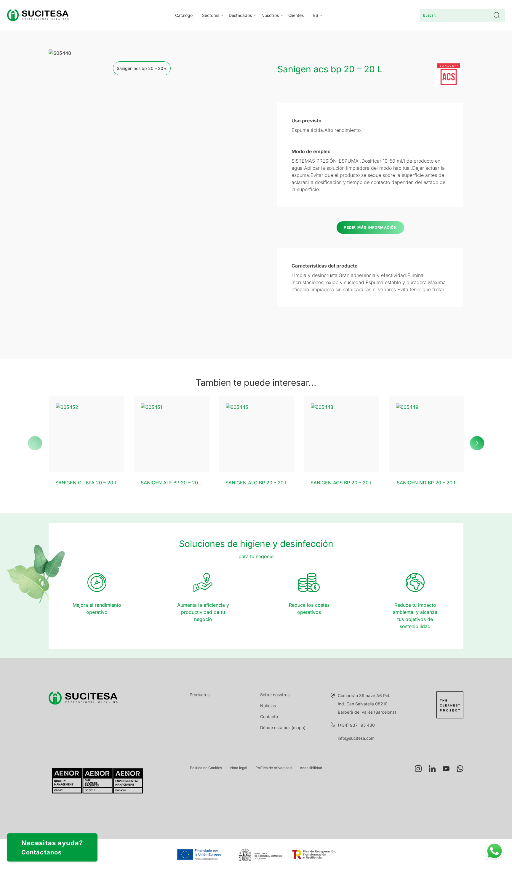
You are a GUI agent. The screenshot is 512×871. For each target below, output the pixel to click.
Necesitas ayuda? (52, 847)
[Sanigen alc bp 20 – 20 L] (256, 434)
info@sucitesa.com (356, 738)
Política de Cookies (206, 768)
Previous (35, 443)
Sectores (210, 15)
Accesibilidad (311, 768)
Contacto (269, 716)
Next (477, 443)
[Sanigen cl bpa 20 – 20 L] (86, 434)
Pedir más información (370, 227)
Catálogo (184, 15)
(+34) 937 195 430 (356, 725)
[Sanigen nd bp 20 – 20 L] (426, 434)
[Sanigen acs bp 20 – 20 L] (341, 434)
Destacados (240, 15)
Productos (199, 694)
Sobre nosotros (274, 694)
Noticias (268, 705)
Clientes (296, 15)
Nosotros (270, 15)
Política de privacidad (273, 768)
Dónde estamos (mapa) (282, 727)
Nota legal (238, 768)
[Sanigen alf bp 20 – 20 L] (171, 434)
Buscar (496, 15)
